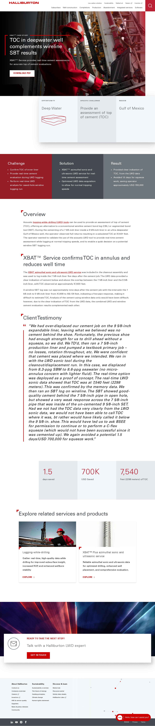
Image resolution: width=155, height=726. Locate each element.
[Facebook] (26, 722)
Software (138, 8)
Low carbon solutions (95, 3)
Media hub (119, 3)
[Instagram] (21, 722)
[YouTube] (16, 722)
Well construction (70, 8)
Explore (28, 577)
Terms (143, 722)
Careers (127, 3)
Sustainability (108, 3)
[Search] (150, 5)
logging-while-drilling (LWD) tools (51, 222)
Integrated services (125, 8)
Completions (85, 8)
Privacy (135, 722)
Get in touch (38, 655)
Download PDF (22, 73)
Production (96, 8)
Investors (137, 3)
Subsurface (55, 8)
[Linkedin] (12, 722)
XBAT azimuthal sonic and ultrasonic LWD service (54, 272)
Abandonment (109, 8)
